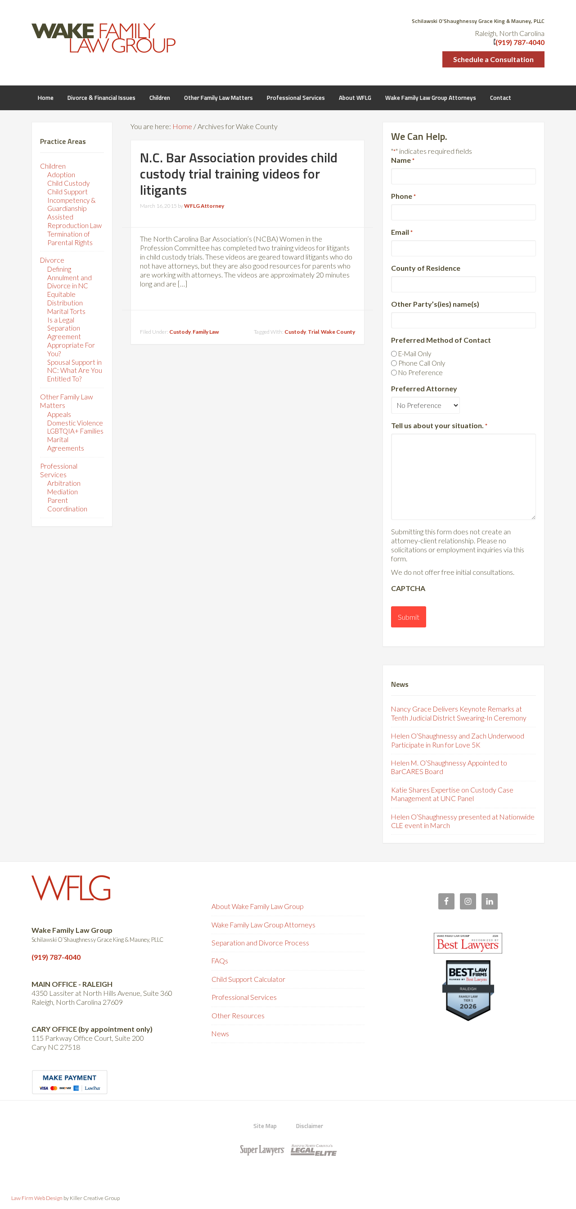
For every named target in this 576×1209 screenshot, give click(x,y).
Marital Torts (66, 311)
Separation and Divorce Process (260, 943)
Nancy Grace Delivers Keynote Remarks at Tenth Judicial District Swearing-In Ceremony (458, 713)
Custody (180, 331)
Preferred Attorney (424, 388)
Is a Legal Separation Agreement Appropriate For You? (71, 337)
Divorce (52, 260)
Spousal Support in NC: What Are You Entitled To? (74, 370)
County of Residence (425, 268)
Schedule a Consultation (493, 59)
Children (53, 166)
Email (402, 232)
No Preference (420, 372)
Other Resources (238, 1016)
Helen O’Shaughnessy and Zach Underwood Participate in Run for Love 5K (457, 740)
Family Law (206, 331)
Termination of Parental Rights (70, 238)
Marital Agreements (65, 443)
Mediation (62, 492)
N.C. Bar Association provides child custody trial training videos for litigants (239, 173)
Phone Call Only (421, 363)
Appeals (59, 414)
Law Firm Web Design (37, 1198)
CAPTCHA (408, 588)
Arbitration (64, 483)
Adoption (61, 174)
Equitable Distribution (65, 298)
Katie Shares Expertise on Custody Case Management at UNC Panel (452, 794)
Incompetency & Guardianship (71, 204)
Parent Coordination (67, 504)
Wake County (338, 331)
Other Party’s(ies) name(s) (435, 304)
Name (402, 160)
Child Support (67, 192)
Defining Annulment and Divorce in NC (69, 277)
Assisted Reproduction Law (74, 221)
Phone (403, 196)
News (220, 1034)
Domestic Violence (75, 423)
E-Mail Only (414, 353)
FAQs (220, 961)
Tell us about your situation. (439, 425)
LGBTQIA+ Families (75, 431)
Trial (313, 331)
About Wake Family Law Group (257, 906)
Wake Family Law (104, 38)
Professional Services (58, 470)
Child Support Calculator (248, 979)
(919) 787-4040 (519, 42)
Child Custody (68, 183)
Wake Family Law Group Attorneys (263, 925)
